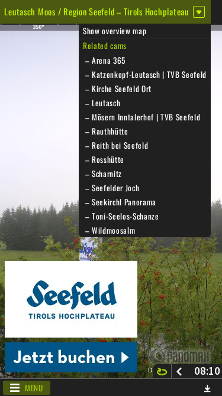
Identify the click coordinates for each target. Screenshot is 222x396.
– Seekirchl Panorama (119, 202)
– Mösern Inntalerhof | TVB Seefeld (141, 117)
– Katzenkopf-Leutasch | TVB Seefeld (145, 74)
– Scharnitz (102, 173)
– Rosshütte (103, 159)
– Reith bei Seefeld (115, 145)
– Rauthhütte (105, 131)
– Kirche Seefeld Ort (117, 88)
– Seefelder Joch (111, 188)
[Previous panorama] (179, 371)
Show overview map (114, 31)
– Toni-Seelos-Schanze (121, 216)
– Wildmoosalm (109, 230)
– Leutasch (101, 103)
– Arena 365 (104, 60)
